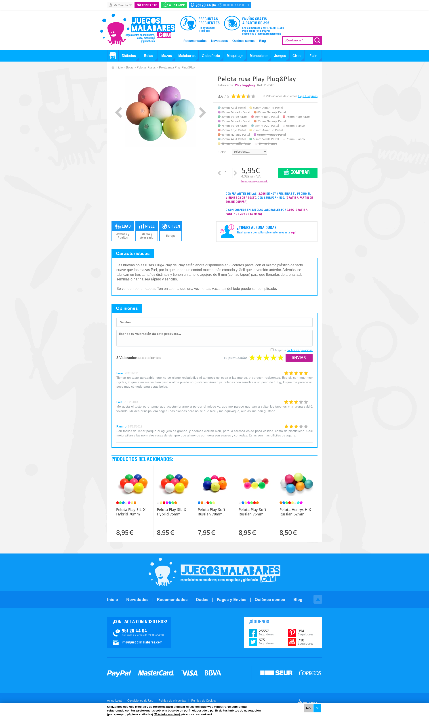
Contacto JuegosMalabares (139, 632)
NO (308, 708)
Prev (118, 112)
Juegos (280, 56)
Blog (262, 41)
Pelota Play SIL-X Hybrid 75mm (171, 511)
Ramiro (121, 426)
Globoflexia (211, 56)
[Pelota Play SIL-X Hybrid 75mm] (174, 484)
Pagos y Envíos (231, 599)
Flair (313, 56)
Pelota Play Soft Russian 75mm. (252, 511)
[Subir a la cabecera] (317, 599)
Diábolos (129, 56)
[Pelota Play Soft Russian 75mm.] (255, 484)
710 (305, 641)
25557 (266, 632)
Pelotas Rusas (146, 67)
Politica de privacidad (172, 700)
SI (317, 708)
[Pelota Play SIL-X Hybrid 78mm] (133, 484)
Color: (222, 152)
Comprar (300, 172)
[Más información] (167, 714)
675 (266, 641)
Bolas (148, 56)
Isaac (120, 373)
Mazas (166, 56)
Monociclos (259, 56)
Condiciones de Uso (140, 700)
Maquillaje (235, 56)
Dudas (202, 599)
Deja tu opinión (308, 96)
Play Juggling (245, 85)
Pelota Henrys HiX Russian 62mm (295, 511)
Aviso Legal (114, 700)
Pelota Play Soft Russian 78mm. (211, 511)
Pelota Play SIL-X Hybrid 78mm (130, 511)
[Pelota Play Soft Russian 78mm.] (214, 484)
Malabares (187, 56)
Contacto (149, 5)
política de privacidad (300, 350)
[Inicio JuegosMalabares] (113, 55)
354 (305, 632)
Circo (296, 56)
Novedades (219, 41)
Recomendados (194, 41)
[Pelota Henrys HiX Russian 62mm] (297, 484)
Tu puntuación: (235, 357)
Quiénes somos (243, 41)
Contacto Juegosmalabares (220, 5)
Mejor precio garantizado (254, 181)
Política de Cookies (204, 700)
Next (202, 112)
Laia (119, 402)
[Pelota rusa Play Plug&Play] (160, 111)
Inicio (119, 67)
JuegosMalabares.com (137, 29)
